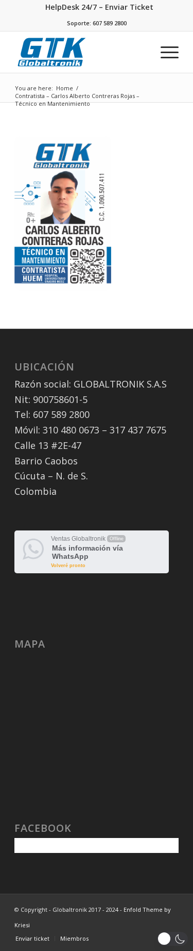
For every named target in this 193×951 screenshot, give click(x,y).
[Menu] (164, 52)
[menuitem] (99, 7)
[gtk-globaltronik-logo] (53, 52)
